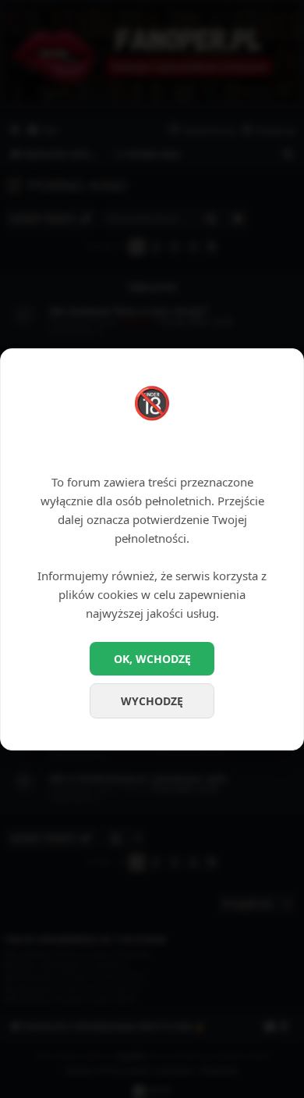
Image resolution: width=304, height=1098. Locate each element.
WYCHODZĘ (152, 700)
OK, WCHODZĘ (152, 658)
